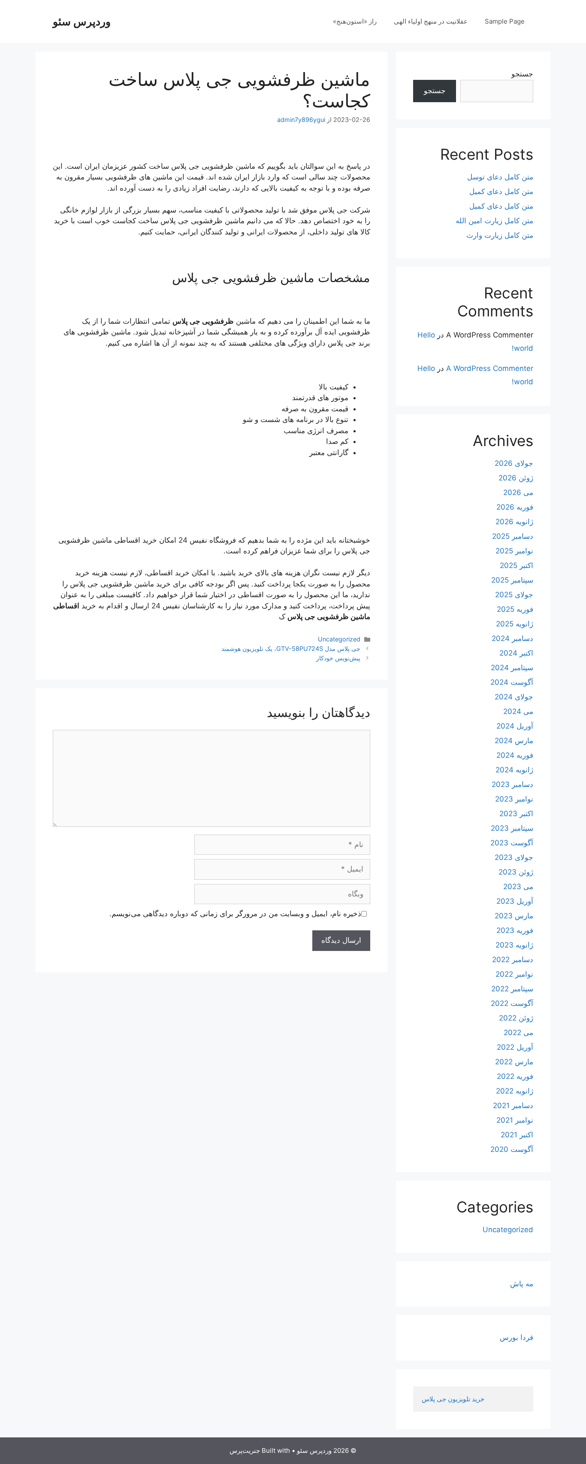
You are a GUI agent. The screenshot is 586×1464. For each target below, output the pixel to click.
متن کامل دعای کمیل (501, 191)
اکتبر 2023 (516, 813)
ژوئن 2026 (515, 478)
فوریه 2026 (514, 507)
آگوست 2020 (511, 1149)
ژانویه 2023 (514, 945)
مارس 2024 (514, 740)
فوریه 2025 (515, 609)
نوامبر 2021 (514, 1120)
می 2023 (518, 886)
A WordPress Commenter (489, 368)
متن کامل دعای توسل (500, 177)
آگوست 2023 (511, 842)
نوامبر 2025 (514, 551)
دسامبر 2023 (512, 784)
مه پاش (521, 1283)
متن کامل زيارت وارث (499, 235)
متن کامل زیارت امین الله (494, 220)
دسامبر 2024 (512, 638)
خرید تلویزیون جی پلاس (454, 1399)
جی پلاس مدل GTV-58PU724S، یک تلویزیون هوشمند (290, 648)
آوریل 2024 (514, 726)
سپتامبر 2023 (512, 828)
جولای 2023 (514, 857)
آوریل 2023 (514, 901)
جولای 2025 (514, 594)
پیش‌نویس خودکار (338, 658)
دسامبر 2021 (513, 1105)
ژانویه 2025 (514, 624)
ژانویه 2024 (514, 769)
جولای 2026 (514, 463)
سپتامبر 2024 (512, 667)
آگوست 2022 (512, 1003)
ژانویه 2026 (514, 521)
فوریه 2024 (514, 755)
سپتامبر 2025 (512, 580)
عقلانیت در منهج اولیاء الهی (431, 21)
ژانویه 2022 (514, 1091)
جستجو (522, 74)
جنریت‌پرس (245, 1450)
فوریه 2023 (514, 930)
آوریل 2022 (515, 1047)
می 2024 (518, 711)
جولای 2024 (514, 697)
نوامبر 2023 (514, 799)
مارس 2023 (514, 915)
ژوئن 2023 (515, 872)
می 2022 (518, 1032)
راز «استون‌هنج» (355, 21)
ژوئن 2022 (516, 1018)
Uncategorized (339, 639)
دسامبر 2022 (512, 959)
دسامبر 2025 (512, 536)
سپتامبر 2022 (512, 988)
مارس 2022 (514, 1061)
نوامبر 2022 (514, 974)
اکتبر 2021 (517, 1134)
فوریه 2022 (515, 1076)
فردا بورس (516, 1337)
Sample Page (505, 21)
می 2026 (518, 492)
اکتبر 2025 (516, 565)
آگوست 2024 (511, 682)
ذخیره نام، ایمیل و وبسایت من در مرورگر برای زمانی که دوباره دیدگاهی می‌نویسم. (235, 913)
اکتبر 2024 (516, 653)
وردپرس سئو (82, 21)
